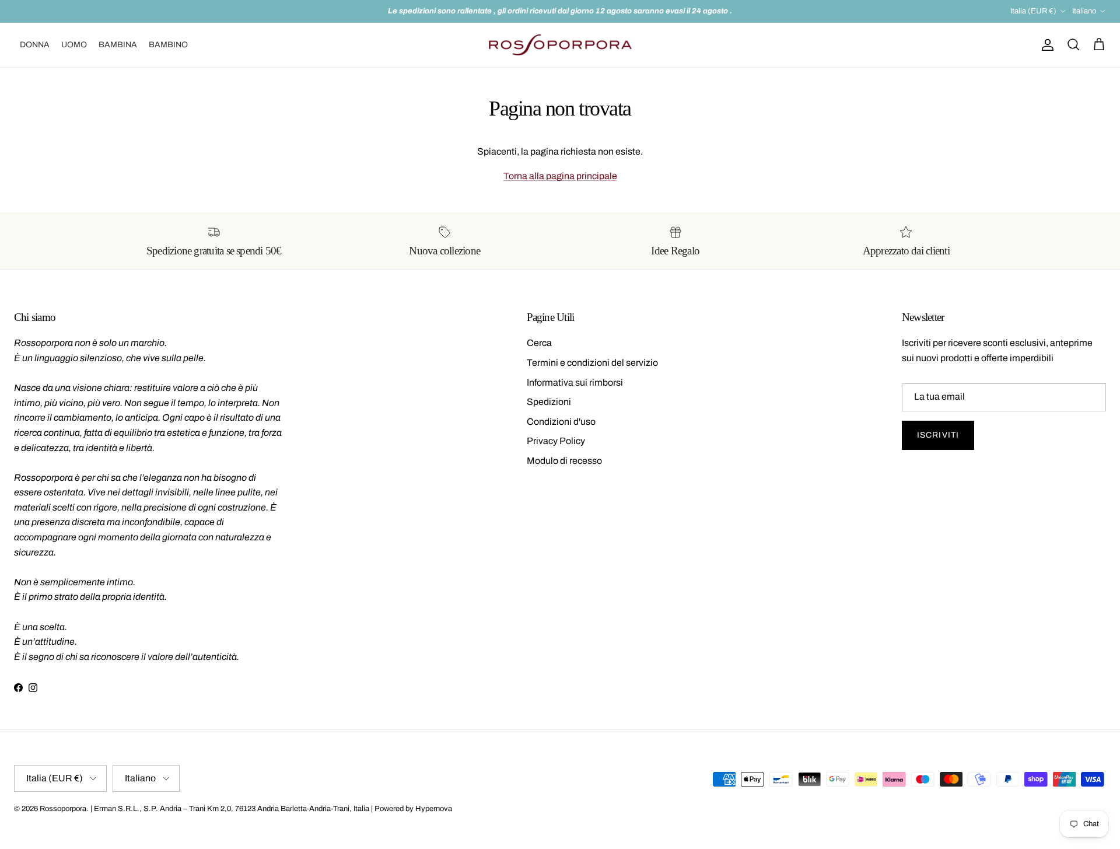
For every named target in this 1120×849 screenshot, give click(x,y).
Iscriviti (938, 435)
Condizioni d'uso (561, 422)
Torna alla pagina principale (560, 176)
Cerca (539, 343)
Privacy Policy (556, 441)
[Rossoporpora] (560, 44)
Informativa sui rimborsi (575, 382)
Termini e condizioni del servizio (592, 363)
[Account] (1045, 45)
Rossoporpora (63, 809)
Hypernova (433, 809)
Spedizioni (549, 402)
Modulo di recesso (564, 461)
